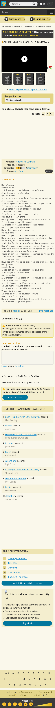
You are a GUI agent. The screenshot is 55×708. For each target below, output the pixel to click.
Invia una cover (15, 397)
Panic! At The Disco (18, 576)
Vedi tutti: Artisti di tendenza (27, 583)
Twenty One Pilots (17, 558)
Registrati (19, 365)
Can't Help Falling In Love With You (22, 416)
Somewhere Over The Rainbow (21, 434)
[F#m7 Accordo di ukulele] (18, 79)
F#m (21, 171)
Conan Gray (11, 499)
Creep (8, 451)
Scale (23, 695)
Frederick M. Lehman (25, 35)
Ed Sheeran (10, 490)
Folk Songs (10, 481)
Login (4, 365)
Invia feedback (46, 310)
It (49, 4)
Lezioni (36, 695)
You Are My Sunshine (15, 478)
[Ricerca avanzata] (41, 4)
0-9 (7, 673)
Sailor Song (10, 460)
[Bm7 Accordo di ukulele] (29, 79)
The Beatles (14, 572)
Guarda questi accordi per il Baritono (28, 89)
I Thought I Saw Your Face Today (22, 469)
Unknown (12, 567)
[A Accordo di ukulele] (7, 79)
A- (43, 113)
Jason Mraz (10, 446)
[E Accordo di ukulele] (40, 79)
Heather (10, 495)
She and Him (11, 472)
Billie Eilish (13, 563)
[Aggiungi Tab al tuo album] (51, 67)
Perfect (9, 487)
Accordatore (27, 692)
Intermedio (32, 167)
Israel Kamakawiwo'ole (16, 437)
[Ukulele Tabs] (3, 3)
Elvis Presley (11, 420)
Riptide (8, 425)
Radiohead (10, 455)
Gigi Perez (10, 464)
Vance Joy (10, 428)
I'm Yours (10, 443)
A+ (51, 113)
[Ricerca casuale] (44, 4)
